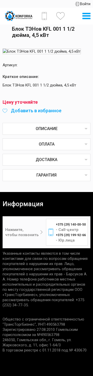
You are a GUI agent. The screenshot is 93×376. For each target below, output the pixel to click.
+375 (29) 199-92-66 (71, 235)
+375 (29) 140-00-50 (71, 224)
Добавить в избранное (35, 110)
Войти (84, 4)
